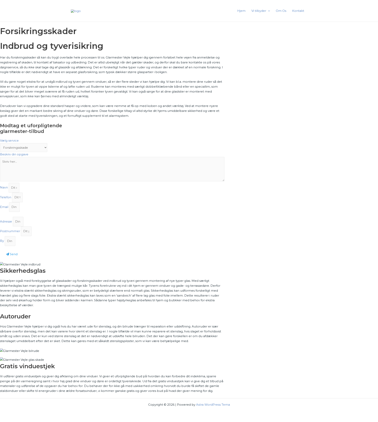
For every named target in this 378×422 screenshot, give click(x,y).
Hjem (241, 11)
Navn (4, 187)
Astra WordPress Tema (213, 404)
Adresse (6, 221)
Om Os (281, 11)
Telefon (6, 197)
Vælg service (9, 140)
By (2, 241)
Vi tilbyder (258, 11)
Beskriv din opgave (14, 154)
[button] (268, 11)
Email (4, 207)
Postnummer (10, 231)
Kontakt (298, 11)
